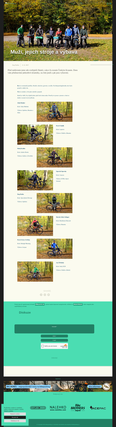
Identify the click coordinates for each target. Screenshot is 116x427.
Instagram (102, 4)
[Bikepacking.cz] (10, 3)
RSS (110, 4)
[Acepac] (98, 408)
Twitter (105, 4)
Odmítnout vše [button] (15, 420)
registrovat (78, 304)
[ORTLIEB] (38, 408)
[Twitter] (48, 294)
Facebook (99, 4)
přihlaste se (39, 304)
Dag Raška (15, 65)
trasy (34, 3)
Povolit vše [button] (15, 417)
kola (72, 3)
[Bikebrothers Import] (78, 408)
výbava (44, 3)
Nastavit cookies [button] (15, 414)
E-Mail (107, 4)
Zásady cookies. (8, 411)
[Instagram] (45, 294)
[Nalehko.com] (58, 408)
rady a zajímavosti (59, 3)
